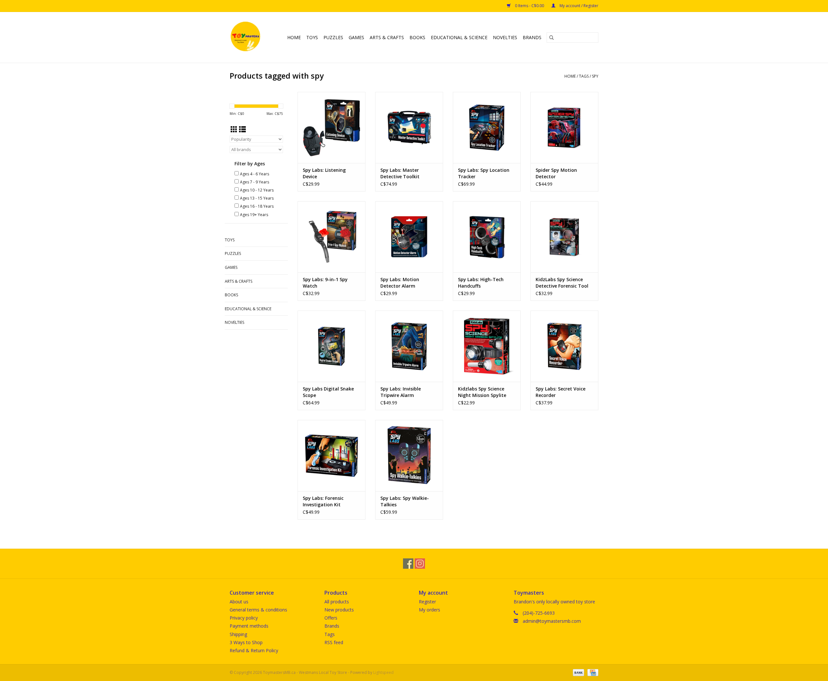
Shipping (238, 634)
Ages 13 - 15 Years (257, 198)
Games (356, 37)
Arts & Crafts (387, 37)
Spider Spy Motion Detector (556, 173)
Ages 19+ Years (254, 214)
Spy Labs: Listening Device (324, 173)
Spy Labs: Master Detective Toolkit (399, 173)
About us (239, 602)
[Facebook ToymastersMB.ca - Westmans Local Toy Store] (408, 563)
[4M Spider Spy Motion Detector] (564, 127)
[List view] (242, 129)
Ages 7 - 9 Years (254, 182)
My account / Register (578, 5)
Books (417, 37)
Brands (532, 37)
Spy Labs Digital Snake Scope (328, 392)
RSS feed (333, 642)
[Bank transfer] (578, 672)
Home (294, 37)
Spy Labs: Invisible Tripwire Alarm (400, 392)
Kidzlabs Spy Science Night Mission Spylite (482, 392)
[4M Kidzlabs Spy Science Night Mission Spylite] (487, 346)
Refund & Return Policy (254, 650)
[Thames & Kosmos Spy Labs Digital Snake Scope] (331, 346)
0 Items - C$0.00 (529, 5)
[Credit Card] (591, 672)
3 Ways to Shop (246, 642)
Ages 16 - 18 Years (257, 206)
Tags (584, 76)
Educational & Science (459, 37)
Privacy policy (244, 618)
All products (336, 602)
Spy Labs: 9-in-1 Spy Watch (325, 282)
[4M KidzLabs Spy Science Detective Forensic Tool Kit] (564, 236)
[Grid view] (234, 129)
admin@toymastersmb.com (552, 621)
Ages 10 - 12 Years (257, 190)
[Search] (551, 37)
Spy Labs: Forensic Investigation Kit (323, 501)
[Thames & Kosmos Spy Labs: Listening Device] (331, 127)
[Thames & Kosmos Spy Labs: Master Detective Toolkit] (409, 127)
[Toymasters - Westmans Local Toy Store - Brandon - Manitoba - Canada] (246, 37)
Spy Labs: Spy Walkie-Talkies (404, 501)
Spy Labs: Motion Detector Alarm (399, 282)
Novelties (505, 37)
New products (339, 610)
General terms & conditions (258, 610)
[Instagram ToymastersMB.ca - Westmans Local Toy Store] (420, 563)
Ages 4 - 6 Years (254, 174)
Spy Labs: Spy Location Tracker (483, 173)
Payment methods (249, 626)
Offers (330, 618)
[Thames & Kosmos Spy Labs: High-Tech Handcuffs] (487, 236)
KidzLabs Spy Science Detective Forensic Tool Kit (562, 282)
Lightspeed (383, 672)
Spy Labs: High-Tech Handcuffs (481, 282)
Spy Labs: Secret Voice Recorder (560, 392)
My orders (429, 610)
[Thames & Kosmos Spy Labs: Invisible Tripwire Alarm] (409, 346)
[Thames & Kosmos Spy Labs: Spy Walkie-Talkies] (409, 455)
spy (595, 76)
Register (427, 602)
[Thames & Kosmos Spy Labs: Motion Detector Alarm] (409, 236)
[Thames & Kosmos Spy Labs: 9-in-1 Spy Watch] (331, 236)
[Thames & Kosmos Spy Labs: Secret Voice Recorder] (564, 346)
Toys (312, 37)
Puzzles (333, 37)
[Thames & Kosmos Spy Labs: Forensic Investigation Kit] (331, 455)
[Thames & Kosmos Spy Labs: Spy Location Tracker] (487, 127)
